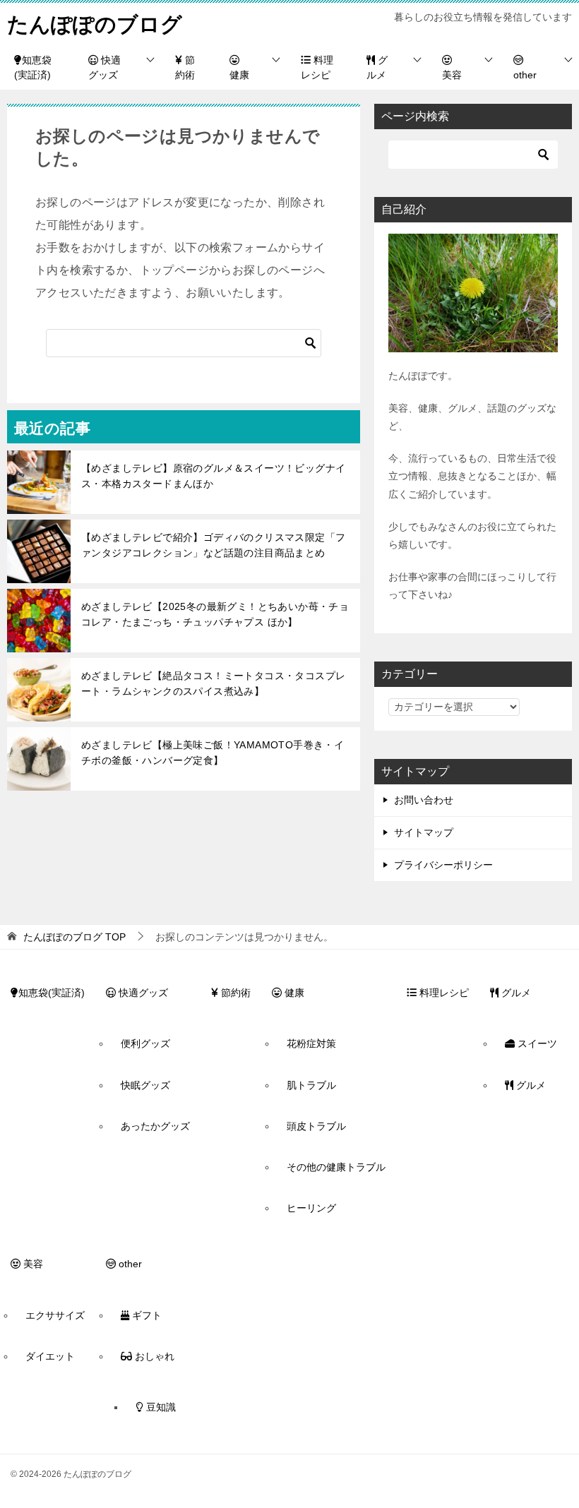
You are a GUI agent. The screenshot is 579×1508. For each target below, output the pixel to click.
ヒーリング (311, 1208)
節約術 (185, 67)
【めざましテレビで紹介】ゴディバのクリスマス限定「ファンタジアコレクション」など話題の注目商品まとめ (213, 545)
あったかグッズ (155, 1126)
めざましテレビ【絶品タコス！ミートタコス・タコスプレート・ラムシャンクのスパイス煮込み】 (213, 683)
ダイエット (50, 1356)
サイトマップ (423, 832)
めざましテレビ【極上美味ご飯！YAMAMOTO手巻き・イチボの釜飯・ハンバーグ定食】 (212, 752)
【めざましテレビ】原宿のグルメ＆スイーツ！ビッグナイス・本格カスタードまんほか (213, 475)
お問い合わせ (423, 800)
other (525, 74)
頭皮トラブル (316, 1126)
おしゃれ (153, 1356)
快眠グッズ (145, 1085)
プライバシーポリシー (443, 864)
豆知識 (159, 1407)
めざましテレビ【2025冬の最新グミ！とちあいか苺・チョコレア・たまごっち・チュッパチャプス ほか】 (215, 614)
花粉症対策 (311, 1043)
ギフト (145, 1315)
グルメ (377, 67)
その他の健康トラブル (336, 1167)
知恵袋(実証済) (33, 67)
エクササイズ (55, 1315)
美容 (452, 74)
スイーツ (536, 1043)
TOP (74, 936)
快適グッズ (104, 67)
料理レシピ (317, 67)
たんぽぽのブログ (94, 24)
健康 (239, 74)
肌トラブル (311, 1085)
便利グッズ (145, 1043)
